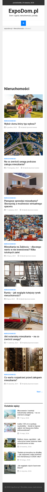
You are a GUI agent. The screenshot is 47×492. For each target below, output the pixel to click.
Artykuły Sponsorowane (29, 127)
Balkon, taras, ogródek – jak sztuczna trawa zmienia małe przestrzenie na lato (29, 441)
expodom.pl (8, 28)
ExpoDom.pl (23, 11)
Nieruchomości (19, 28)
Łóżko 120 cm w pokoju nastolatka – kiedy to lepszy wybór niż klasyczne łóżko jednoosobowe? (28, 427)
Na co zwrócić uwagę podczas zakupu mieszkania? (20, 163)
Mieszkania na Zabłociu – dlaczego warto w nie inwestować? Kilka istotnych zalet (22, 249)
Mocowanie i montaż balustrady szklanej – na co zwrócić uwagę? (28, 413)
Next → (40, 392)
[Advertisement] (23, 56)
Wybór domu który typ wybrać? (20, 123)
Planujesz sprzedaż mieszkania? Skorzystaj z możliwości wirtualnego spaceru (23, 204)
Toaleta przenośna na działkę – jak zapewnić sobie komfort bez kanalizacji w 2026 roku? (29, 454)
